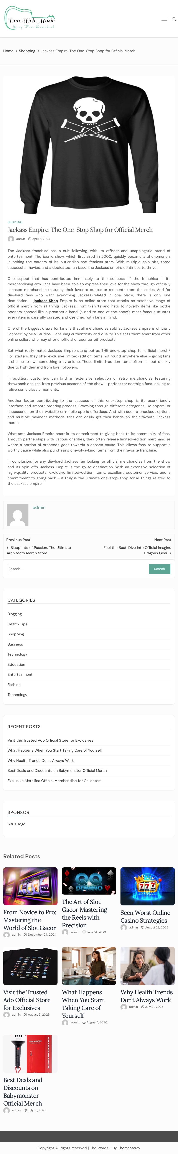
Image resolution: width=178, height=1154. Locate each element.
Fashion (14, 684)
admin (20, 239)
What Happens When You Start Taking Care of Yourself (55, 750)
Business (15, 644)
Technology (17, 654)
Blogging (15, 613)
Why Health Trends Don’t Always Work (41, 760)
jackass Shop (46, 300)
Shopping (15, 222)
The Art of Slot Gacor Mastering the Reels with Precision (84, 913)
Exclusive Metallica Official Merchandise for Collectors (55, 780)
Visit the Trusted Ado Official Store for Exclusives (50, 740)
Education (16, 664)
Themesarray (129, 1148)
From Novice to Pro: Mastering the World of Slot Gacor (29, 920)
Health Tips (17, 624)
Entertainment (20, 674)
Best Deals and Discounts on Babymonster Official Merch (57, 770)
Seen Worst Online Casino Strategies (145, 916)
